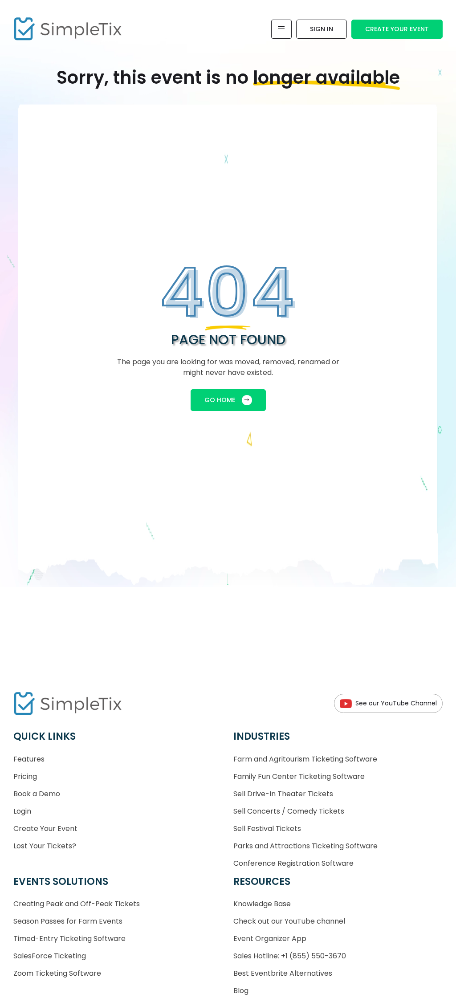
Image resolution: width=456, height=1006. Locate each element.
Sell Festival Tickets (267, 828)
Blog (240, 991)
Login (22, 811)
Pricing (25, 776)
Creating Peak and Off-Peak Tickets (76, 904)
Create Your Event (397, 28)
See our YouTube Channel (396, 703)
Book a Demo (36, 794)
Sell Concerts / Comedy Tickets (288, 811)
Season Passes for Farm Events (67, 921)
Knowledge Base (262, 904)
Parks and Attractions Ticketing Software (305, 846)
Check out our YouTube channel (289, 921)
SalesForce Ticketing (49, 956)
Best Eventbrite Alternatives (282, 973)
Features (29, 759)
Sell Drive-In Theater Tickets (283, 794)
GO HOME (219, 399)
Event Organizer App (269, 938)
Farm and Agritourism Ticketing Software (305, 759)
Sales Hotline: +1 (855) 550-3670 (289, 956)
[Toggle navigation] (281, 29)
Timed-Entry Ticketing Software (69, 938)
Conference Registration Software (293, 863)
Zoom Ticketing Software (57, 973)
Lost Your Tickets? (44, 846)
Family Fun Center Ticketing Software (299, 776)
